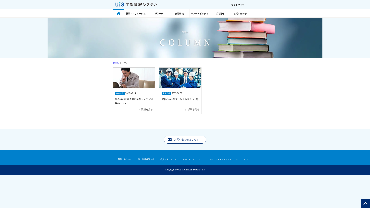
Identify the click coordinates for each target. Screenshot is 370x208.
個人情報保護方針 (146, 159)
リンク (247, 159)
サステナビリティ (199, 13)
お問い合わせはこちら (186, 139)
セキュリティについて (193, 159)
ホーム (116, 63)
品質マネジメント (168, 159)
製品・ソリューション (136, 13)
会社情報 (179, 13)
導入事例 (159, 13)
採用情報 (220, 13)
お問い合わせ (240, 13)
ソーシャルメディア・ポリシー (223, 159)
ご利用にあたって (124, 159)
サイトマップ (237, 5)
